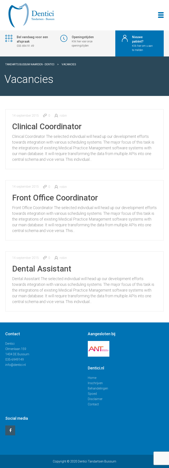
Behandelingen (98, 388)
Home (92, 378)
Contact (93, 404)
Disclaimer (95, 399)
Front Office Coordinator (55, 197)
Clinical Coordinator (47, 126)
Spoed (92, 393)
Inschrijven (95, 383)
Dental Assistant (41, 268)
